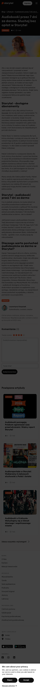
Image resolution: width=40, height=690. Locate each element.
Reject (9, 680)
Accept (26, 680)
